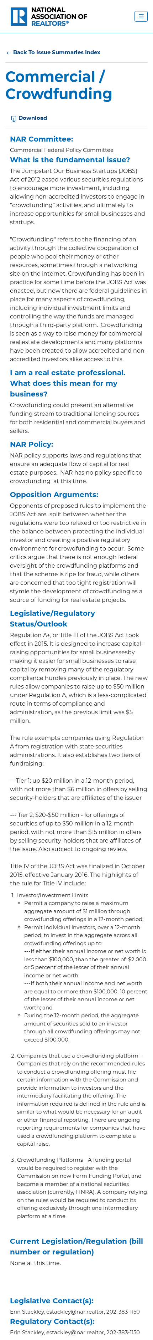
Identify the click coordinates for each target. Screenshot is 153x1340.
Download (32, 117)
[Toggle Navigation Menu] (141, 16)
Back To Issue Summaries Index (56, 52)
